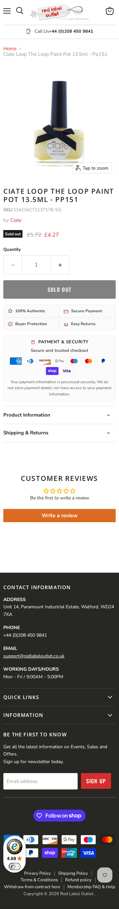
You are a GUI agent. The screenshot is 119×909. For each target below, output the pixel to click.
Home (10, 48)
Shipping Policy (73, 873)
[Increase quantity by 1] (60, 264)
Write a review (60, 515)
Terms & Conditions (39, 880)
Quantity (12, 249)
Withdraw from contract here (32, 887)
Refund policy (78, 880)
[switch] (14, 866)
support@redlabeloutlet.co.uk (33, 656)
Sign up (96, 781)
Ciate (15, 220)
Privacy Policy (37, 873)
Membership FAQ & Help (91, 887)
